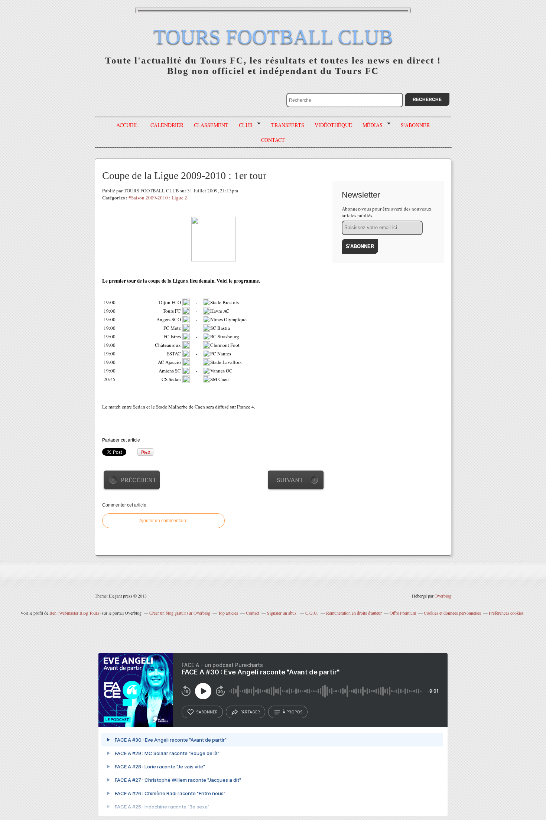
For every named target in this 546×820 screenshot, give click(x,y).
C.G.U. (311, 613)
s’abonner (207, 712)
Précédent (138, 480)
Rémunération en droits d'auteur (354, 613)
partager (250, 712)
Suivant (290, 480)
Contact (252, 613)
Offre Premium (403, 613)
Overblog (443, 596)
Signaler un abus (282, 613)
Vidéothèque (333, 124)
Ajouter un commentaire (163, 520)
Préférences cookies (506, 613)
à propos (292, 712)
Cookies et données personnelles (452, 613)
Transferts (287, 124)
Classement (211, 124)
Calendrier (166, 124)
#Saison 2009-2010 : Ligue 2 (158, 197)
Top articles (228, 613)
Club (243, 125)
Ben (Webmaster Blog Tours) (75, 613)
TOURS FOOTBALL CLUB (273, 36)
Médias (370, 125)
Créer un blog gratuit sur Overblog (179, 613)
